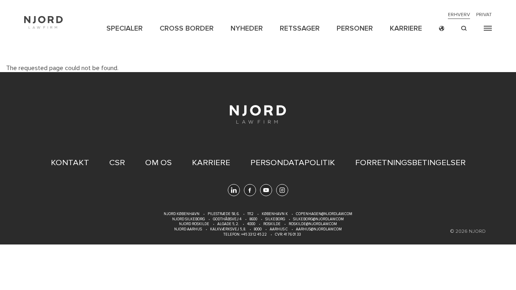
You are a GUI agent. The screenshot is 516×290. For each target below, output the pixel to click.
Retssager (300, 28)
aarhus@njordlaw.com (319, 229)
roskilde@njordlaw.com (313, 224)
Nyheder (247, 28)
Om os (158, 163)
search (464, 28)
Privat (484, 15)
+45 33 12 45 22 (253, 234)
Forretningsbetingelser (410, 163)
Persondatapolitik (292, 163)
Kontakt (70, 163)
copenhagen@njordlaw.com (324, 214)
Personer (355, 28)
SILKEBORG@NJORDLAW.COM (318, 219)
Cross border (187, 28)
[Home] (43, 22)
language (441, 28)
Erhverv (459, 15)
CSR (117, 163)
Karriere (406, 28)
